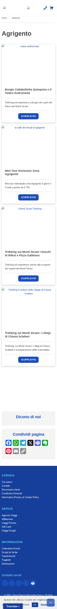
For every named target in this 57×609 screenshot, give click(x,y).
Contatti (6, 485)
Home (4, 18)
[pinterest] (12, 583)
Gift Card (6, 526)
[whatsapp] (19, 583)
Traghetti (6, 560)
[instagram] (26, 583)
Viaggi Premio (9, 523)
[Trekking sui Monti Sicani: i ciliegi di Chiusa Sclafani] (28, 308)
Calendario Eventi (11, 548)
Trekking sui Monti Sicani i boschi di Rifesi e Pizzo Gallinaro (28, 253)
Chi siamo (7, 482)
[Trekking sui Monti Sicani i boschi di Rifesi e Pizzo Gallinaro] (28, 227)
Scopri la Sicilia (9, 552)
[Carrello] (52, 8)
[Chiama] (45, 8)
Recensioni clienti (11, 489)
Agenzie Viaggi (9, 515)
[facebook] (5, 583)
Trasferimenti (8, 556)
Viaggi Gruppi (9, 530)
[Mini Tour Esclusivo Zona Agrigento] (28, 146)
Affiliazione (7, 519)
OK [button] (35, 605)
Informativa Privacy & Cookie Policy (20, 497)
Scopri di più (28, 116)
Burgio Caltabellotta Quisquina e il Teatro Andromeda (28, 91)
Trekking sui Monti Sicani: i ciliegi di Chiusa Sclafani (28, 334)
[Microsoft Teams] (33, 583)
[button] (4, 8)
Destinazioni (8, 563)
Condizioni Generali (12, 493)
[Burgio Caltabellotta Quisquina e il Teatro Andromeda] (28, 64)
